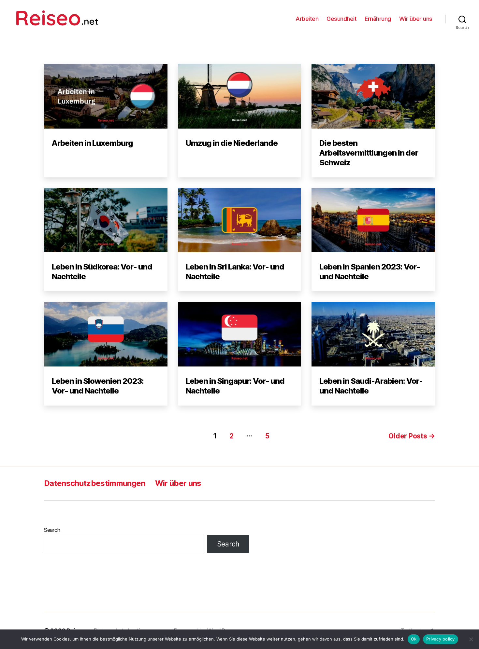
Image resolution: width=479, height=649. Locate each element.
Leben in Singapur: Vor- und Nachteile (235, 385)
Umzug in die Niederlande (232, 143)
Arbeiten (307, 18)
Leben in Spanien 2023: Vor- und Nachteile (369, 271)
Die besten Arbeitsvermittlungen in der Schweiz (368, 152)
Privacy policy (440, 639)
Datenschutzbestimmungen (94, 483)
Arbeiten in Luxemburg (92, 143)
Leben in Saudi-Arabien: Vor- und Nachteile (371, 385)
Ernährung (378, 18)
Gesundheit (341, 18)
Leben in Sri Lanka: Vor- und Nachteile (235, 271)
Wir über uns (415, 18)
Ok (414, 639)
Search (52, 530)
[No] (471, 639)
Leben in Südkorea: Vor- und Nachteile (102, 271)
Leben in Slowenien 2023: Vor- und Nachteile (98, 385)
